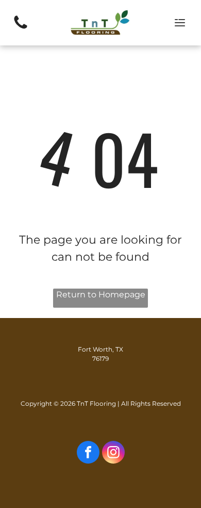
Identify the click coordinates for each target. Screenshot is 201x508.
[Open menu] (180, 22)
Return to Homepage (100, 294)
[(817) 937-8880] (20, 28)
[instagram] (113, 453)
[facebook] (88, 453)
